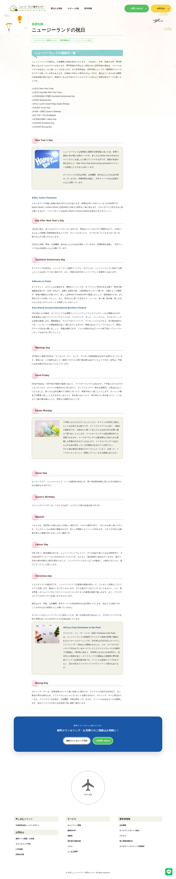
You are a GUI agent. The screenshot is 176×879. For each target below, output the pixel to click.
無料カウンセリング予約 (76, 741)
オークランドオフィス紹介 (129, 830)
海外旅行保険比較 (74, 841)
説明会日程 (20, 854)
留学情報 (88, 8)
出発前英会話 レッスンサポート (28, 825)
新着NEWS (72, 830)
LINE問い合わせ (103, 741)
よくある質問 (73, 851)
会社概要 (122, 825)
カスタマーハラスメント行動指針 (132, 846)
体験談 (70, 836)
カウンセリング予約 (23, 844)
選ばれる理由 (56, 8)
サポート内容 (73, 8)
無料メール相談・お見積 (25, 839)
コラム (70, 846)
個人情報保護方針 (126, 841)
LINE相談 (19, 849)
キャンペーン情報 (74, 825)
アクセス (122, 836)
